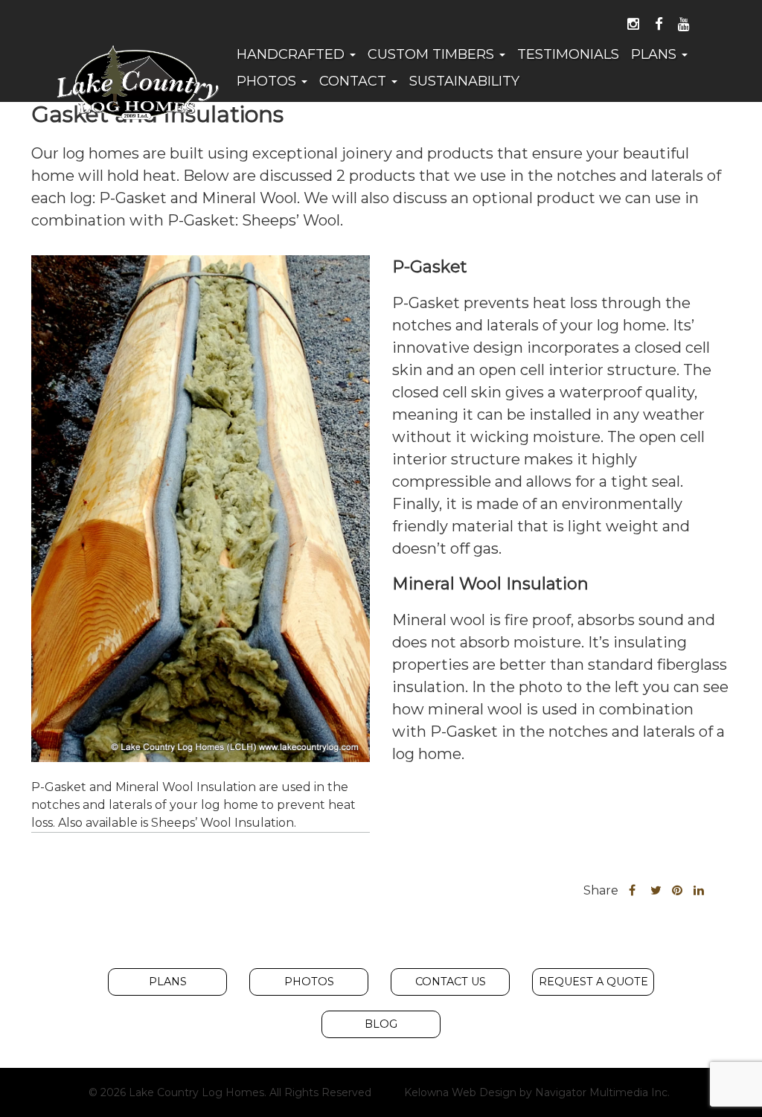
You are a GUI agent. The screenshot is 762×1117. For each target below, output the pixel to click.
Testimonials (568, 54)
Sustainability (464, 81)
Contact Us (450, 981)
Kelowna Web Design (460, 1092)
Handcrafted (292, 54)
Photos (268, 81)
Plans (655, 54)
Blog (381, 1024)
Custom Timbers (433, 54)
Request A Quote (593, 981)
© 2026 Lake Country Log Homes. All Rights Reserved (230, 1092)
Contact (354, 81)
